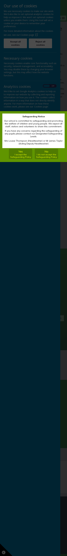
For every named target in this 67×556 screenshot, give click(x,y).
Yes (20, 154)
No (46, 154)
